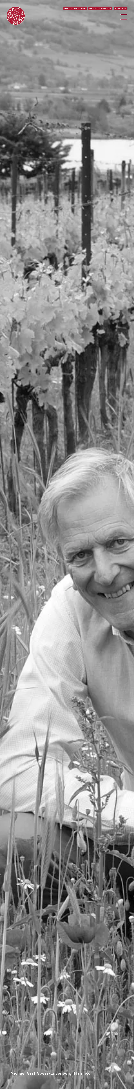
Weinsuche (120, 8)
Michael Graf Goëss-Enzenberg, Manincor (51, 1073)
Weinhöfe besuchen (100, 8)
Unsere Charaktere (75, 8)
